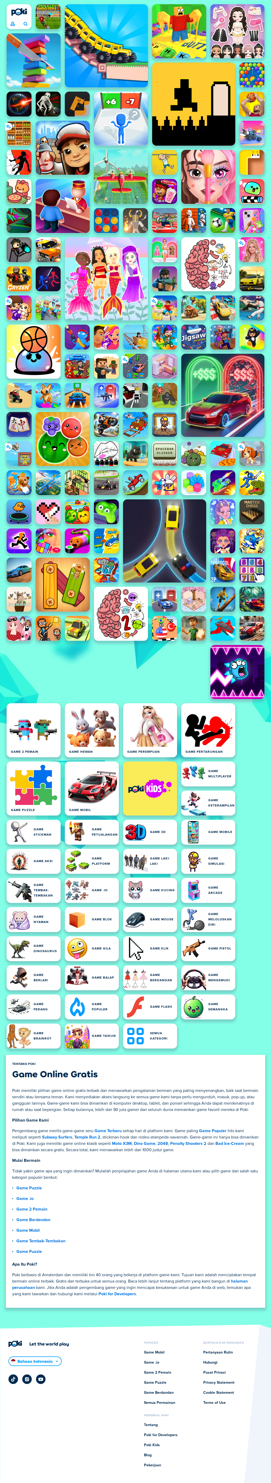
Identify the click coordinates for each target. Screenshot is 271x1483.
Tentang (151, 1425)
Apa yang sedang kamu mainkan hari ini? (25, 24)
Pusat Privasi (214, 1372)
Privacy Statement (218, 1383)
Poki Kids (152, 1445)
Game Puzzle (29, 1188)
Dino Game (144, 1143)
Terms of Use (214, 1403)
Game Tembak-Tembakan (40, 1241)
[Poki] (19, 12)
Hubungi (210, 1362)
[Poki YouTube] (41, 1379)
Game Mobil (28, 1230)
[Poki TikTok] (13, 1379)
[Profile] (13, 24)
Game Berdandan (33, 1220)
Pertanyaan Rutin (218, 1352)
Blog (148, 1455)
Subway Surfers (57, 1137)
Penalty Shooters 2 (188, 1143)
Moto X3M (122, 1143)
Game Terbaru (108, 1131)
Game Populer (213, 1131)
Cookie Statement (218, 1393)
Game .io (25, 1199)
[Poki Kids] (150, 788)
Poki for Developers (117, 1294)
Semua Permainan (159, 1403)
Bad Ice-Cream (229, 1143)
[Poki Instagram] (27, 1379)
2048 (162, 1143)
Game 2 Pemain (31, 1209)
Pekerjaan (152, 1465)
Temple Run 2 (87, 1137)
